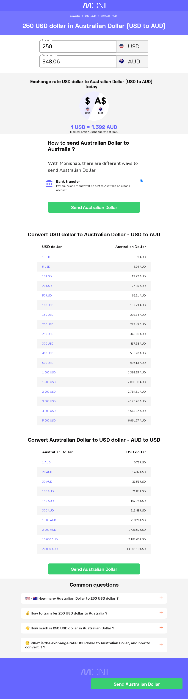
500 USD (47, 363)
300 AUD (48, 510)
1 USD (46, 257)
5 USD (46, 267)
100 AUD (48, 491)
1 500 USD (49, 382)
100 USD (47, 305)
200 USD (47, 324)
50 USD (47, 295)
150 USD (47, 315)
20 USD (47, 286)
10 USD (47, 276)
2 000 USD (49, 392)
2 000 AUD (49, 530)
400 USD (47, 353)
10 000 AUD (50, 539)
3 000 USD (49, 401)
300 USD (47, 343)
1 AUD (46, 462)
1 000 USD (49, 372)
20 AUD (47, 472)
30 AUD (47, 482)
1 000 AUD (49, 520)
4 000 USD (49, 411)
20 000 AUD (50, 549)
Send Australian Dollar (94, 207)
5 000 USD (49, 420)
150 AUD (48, 501)
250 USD (47, 334)
